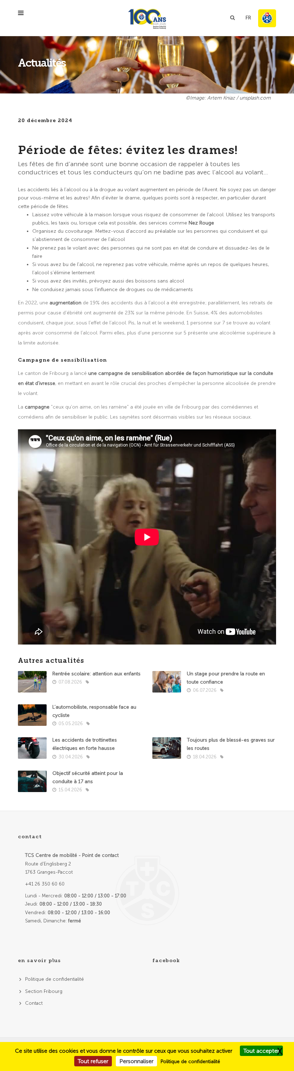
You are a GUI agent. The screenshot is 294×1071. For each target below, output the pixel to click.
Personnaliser (136, 1061)
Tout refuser (93, 1061)
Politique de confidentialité (54, 979)
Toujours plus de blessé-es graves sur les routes (231, 744)
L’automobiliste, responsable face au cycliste (94, 711)
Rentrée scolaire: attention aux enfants (96, 674)
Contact (34, 1003)
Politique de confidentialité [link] (190, 1061)
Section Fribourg (43, 991)
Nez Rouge (201, 223)
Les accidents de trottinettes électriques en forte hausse (84, 744)
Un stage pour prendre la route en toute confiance (226, 678)
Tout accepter (261, 1050)
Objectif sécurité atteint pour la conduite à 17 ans (87, 777)
